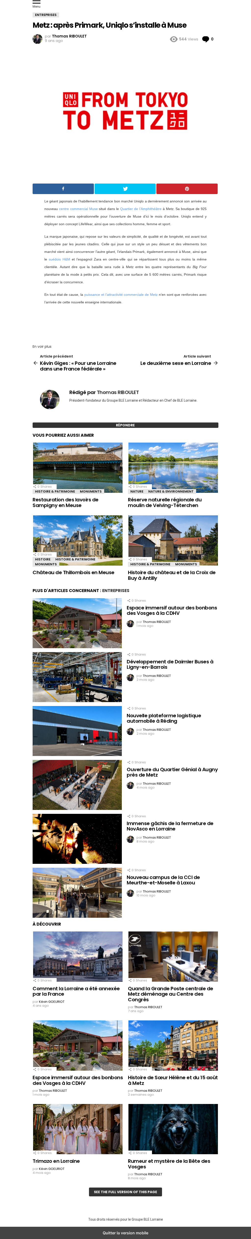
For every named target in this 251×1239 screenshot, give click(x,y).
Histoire (42, 559)
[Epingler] (187, 189)
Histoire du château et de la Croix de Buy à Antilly (172, 575)
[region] (125, 323)
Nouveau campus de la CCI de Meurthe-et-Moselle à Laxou (163, 880)
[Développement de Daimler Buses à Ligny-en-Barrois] (77, 678)
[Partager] (63, 189)
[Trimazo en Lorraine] (78, 1129)
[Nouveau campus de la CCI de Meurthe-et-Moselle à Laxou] (77, 893)
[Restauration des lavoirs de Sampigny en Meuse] (78, 468)
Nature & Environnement (171, 491)
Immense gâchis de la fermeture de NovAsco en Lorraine (170, 826)
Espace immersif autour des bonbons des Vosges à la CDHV (172, 610)
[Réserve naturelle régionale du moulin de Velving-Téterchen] (173, 468)
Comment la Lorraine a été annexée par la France (76, 991)
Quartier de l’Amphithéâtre (141, 209)
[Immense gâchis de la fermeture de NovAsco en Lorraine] (77, 839)
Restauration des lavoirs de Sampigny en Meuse (66, 502)
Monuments (91, 491)
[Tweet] (125, 189)
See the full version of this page (125, 1191)
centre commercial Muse (78, 209)
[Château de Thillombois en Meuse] (78, 541)
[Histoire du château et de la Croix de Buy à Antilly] (173, 541)
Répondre (125, 425)
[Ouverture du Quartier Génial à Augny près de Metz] (77, 785)
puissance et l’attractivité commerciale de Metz (121, 295)
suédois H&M (59, 259)
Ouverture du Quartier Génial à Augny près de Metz (172, 772)
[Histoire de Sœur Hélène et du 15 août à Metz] (173, 1046)
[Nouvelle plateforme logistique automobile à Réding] (77, 731)
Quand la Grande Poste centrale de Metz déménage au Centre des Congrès (170, 994)
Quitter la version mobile (125, 1232)
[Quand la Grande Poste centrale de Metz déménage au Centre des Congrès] (173, 957)
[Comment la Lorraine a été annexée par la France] (78, 957)
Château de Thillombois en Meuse (73, 572)
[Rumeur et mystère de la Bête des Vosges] (173, 1129)
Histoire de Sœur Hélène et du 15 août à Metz (173, 1080)
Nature (136, 491)
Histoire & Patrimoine (55, 491)
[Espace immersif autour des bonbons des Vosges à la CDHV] (77, 624)
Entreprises (115, 591)
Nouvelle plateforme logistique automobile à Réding (164, 718)
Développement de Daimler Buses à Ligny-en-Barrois (170, 664)
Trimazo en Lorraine (56, 1161)
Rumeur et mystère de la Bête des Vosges (169, 1164)
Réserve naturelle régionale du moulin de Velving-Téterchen (164, 502)
